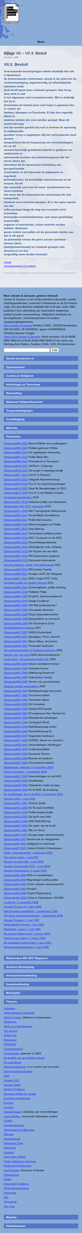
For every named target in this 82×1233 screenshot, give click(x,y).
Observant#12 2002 (16, 825)
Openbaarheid (15, 367)
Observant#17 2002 (16, 803)
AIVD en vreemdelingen (18, 1026)
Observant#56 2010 (16, 587)
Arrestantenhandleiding (18, 497)
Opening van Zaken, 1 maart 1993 (24, 938)
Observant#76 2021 (16, 479)
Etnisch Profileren (14, 1089)
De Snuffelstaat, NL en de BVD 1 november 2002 (33, 794)
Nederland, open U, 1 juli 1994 (22, 929)
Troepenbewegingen (19, 410)
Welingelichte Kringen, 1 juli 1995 (24, 924)
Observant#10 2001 (16, 834)
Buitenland (10, 1039)
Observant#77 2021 (16, 474)
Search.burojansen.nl (20, 358)
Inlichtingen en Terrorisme (23, 384)
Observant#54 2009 (16, 596)
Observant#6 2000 (15, 875)
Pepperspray (11, 1174)
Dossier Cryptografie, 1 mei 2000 (24, 861)
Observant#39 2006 (16, 681)
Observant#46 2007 (16, 636)
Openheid (10, 1147)
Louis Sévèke (12, 1116)
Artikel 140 (10, 1035)
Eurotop (8, 1107)
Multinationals (12, 1138)
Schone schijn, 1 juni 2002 (19, 798)
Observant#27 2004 (16, 740)
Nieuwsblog (14, 393)
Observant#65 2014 (16, 537)
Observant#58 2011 (16, 573)
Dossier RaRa (12, 1084)
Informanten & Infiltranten (19, 1129)
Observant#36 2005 (16, 699)
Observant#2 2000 (15, 893)
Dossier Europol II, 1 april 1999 (22, 906)
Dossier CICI (11, 1080)
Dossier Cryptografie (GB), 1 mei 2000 (27, 866)
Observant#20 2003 (16, 780)
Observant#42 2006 (16, 668)
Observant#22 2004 (16, 762)
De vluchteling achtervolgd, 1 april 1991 (27, 942)
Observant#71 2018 (16, 510)
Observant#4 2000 (15, 884)
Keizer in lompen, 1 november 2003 (25, 771)
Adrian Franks (12, 1017)
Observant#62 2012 (16, 551)
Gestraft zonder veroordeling (21, 686)
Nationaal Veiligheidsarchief (24, 401)
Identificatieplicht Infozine (19, 627)
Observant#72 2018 (16, 501)
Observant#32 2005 (16, 717)
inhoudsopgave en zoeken (20, 265)
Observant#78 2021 (16, 470)
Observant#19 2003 (16, 785)
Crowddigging (15, 419)
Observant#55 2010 (16, 591)
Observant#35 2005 (16, 704)
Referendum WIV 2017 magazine (24, 506)
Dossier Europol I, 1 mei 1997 (22, 920)
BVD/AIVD (10, 1044)
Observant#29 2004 (16, 731)
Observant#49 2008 (16, 618)
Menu (41, 41)
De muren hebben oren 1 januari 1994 (27, 933)
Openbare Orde (13, 1143)
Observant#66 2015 (16, 533)
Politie (7, 1179)
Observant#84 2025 (16, 443)
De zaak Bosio (12, 1062)
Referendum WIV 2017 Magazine (27, 958)
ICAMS (8, 1120)
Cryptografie (11, 1053)
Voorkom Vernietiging (20, 966)
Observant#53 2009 (16, 600)
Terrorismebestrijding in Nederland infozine (29, 650)
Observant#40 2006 (16, 677)
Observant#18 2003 (16, 789)
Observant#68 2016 (16, 524)
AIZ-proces (10, 1030)
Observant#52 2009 (16, 605)
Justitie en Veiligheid (19, 375)
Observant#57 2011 (16, 578)
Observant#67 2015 (16, 528)
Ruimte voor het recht (17, 654)
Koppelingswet (12, 1111)
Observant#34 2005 (16, 708)
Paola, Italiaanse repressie (20, 1161)
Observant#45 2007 (16, 641)
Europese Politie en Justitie (20, 1093)
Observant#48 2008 (16, 623)
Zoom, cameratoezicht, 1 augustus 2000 (28, 852)
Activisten (9, 1008)
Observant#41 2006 (16, 672)
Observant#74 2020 (16, 488)
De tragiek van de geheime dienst (24, 1057)
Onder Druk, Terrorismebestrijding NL (26, 659)
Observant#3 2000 (15, 888)
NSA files (12, 427)
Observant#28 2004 (16, 735)
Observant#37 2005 (16, 695)
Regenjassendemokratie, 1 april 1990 (26, 947)
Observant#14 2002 (16, 816)
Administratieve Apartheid (19, 1012)
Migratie (9, 1134)
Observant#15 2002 (16, 812)
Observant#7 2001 (15, 848)
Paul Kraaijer (11, 1170)
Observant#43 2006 (16, 663)
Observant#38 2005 (16, 690)
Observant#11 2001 (16, 830)
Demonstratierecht (15, 1066)
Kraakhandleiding (17, 984)
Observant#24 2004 (16, 753)
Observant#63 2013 (16, 546)
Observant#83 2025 (16, 448)
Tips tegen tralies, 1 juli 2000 (21, 857)
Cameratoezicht (13, 1048)
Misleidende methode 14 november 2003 (28, 767)
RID (6, 1197)
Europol (8, 1102)
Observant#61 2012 (16, 555)
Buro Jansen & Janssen (18, 325)
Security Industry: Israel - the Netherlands (29, 564)
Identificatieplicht (14, 1125)
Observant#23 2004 (16, 758)
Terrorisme (10, 1201)
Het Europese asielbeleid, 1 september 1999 (31, 911)
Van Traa (9, 1206)
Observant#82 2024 (16, 452)
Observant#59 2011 (16, 569)
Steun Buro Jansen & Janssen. (22, 336)
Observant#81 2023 (16, 456)
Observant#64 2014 (16, 542)
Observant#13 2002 (16, 821)
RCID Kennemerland (16, 1188)
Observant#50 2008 (16, 614)
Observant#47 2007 (16, 632)
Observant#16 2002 (16, 807)
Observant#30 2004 (16, 726)
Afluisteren (10, 1021)
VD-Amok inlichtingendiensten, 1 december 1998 (33, 915)
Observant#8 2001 (15, 843)
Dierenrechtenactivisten (18, 1071)
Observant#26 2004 (16, 744)
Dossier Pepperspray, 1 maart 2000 (25, 870)
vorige (7, 262)
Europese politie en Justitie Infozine (25, 582)
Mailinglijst (13, 992)
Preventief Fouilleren (16, 1183)
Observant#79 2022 (16, 465)
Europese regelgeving (17, 1098)
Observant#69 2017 (16, 519)
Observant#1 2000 (15, 897)
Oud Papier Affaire (15, 1156)
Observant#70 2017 (16, 515)
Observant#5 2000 (15, 879)
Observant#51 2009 (16, 609)
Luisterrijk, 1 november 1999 (21, 902)
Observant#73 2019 (16, 492)
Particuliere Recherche (17, 1165)
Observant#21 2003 (16, 776)
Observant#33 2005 (16, 713)
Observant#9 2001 (15, 839)
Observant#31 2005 (16, 722)
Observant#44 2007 (16, 645)
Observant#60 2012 (16, 560)
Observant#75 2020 (16, 483)
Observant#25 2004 (16, 749)
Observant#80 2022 (16, 461)
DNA (6, 1075)
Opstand (9, 1152)
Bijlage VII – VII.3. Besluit (25, 53)
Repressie (10, 1192)
